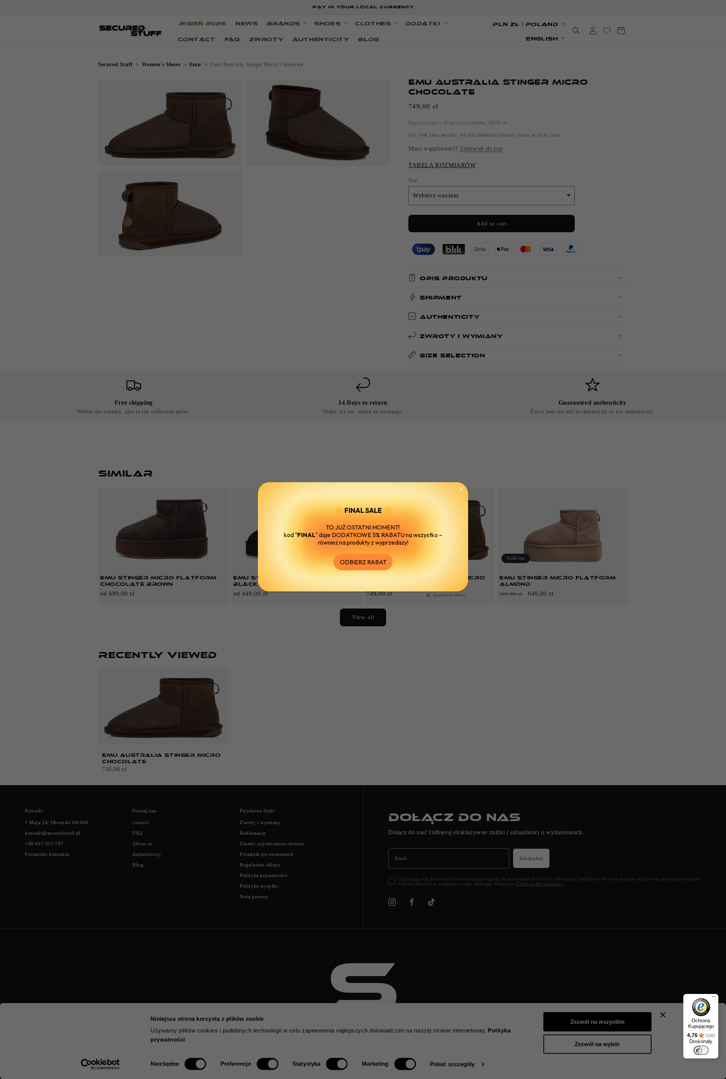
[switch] (701, 1050)
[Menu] (713, 998)
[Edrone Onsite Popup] (363, 539)
